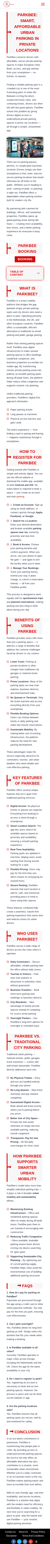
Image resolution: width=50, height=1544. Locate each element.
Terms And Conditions (33, 1536)
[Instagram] (25, 1541)
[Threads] (36, 1541)
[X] (19, 1541)
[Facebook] (13, 1541)
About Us (23, 1532)
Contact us (10, 1532)
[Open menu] (43, 4)
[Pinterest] (30, 1541)
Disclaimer (11, 1536)
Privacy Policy (38, 1532)
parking (20, 496)
